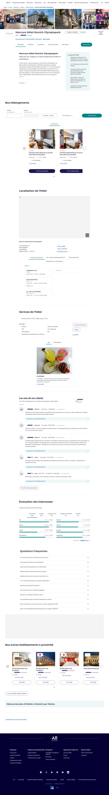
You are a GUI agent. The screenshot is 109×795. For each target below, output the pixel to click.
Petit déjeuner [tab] (57, 342)
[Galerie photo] (54, 19)
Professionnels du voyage (34, 757)
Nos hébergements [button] (17, 102)
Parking (76, 330)
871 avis (30, 35)
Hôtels (5, 7)
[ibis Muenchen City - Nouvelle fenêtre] (69, 659)
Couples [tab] (41, 514)
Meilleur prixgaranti (100, 33)
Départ (28, 111)
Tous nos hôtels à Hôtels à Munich (17, 693)
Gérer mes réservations (87, 752)
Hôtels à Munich (30, 7)
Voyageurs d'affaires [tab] (66, 514)
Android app (66, 757)
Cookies (62, 779)
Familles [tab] (78, 514)
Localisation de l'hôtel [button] (33, 190)
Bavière (22, 7)
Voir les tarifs (86, 44)
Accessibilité (75, 334)
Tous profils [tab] (32, 514)
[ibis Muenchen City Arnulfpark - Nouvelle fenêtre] (45, 659)
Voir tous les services (80, 325)
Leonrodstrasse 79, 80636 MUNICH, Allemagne (28, 39)
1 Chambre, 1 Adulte (47, 115)
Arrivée (11, 111)
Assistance (84, 755)
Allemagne (16, 7)
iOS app (65, 755)
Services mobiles (67, 752)
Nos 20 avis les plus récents (29, 488)
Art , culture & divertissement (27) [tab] (56, 257)
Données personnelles (51, 779)
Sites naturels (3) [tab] (74, 257)
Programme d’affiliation (16, 763)
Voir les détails (40, 384)
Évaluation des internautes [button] (36, 501)
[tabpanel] (54, 152)
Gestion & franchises (15, 755)
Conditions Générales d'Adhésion (35, 779)
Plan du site (48, 757)
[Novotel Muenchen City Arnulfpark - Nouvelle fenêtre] (21, 659)
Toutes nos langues (50, 759)
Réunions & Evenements (34, 755)
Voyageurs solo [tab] (52, 514)
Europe (10, 7)
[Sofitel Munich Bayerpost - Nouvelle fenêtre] (93, 659)
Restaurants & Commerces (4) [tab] (54, 261)
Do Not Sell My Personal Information (87, 779)
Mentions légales (71, 779)
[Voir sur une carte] (54, 217)
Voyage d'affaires (32, 752)
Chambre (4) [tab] (54, 124)
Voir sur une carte (19, 677)
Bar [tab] (49, 342)
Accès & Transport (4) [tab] (37, 257)
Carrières (12, 757)
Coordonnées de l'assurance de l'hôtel (15, 719)
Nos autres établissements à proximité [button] (29, 644)
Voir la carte (46, 39)
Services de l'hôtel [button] (30, 311)
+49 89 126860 (61, 246)
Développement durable (16, 760)
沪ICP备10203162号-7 (59, 783)
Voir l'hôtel (22, 682)
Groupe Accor (13, 752)
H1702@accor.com (62, 251)
